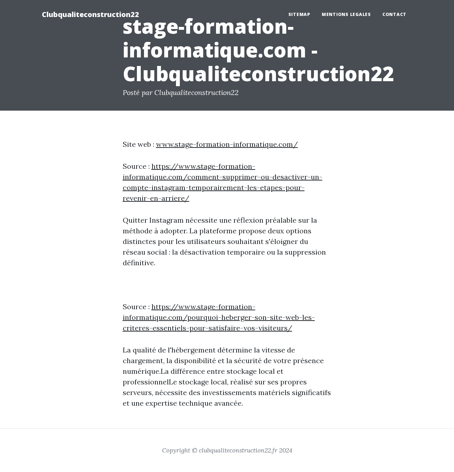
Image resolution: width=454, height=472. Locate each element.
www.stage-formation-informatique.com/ (227, 144)
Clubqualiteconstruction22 (90, 14)
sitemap (299, 14)
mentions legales (346, 14)
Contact (394, 14)
